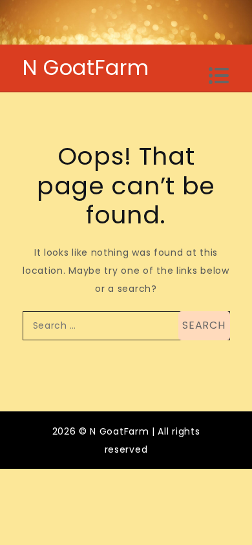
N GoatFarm (86, 67)
